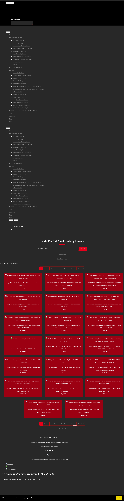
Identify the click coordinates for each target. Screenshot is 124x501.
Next (82, 268)
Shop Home (60, 259)
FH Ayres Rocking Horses (20, 81)
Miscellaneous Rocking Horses (21, 97)
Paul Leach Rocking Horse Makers (22, 56)
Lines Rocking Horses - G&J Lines (22, 59)
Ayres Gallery (19, 43)
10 (71, 268)
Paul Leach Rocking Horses (20, 102)
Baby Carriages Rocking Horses (21, 45)
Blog (10, 119)
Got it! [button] (118, 498)
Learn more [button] (54, 498)
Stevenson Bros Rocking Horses (21, 105)
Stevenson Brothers (18, 62)
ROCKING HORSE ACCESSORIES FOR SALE (23, 110)
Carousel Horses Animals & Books (22, 75)
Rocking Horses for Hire (15, 67)
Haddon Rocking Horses (19, 51)
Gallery (15, 64)
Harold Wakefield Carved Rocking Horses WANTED (27, 86)
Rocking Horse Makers (15, 37)
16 (78, 268)
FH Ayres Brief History (19, 40)
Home (11, 35)
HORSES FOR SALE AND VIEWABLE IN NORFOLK (28, 89)
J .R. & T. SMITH (17, 91)
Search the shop (62, 428)
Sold (10, 113)
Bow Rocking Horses (22, 100)
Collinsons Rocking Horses (20, 78)
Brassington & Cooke (18, 73)
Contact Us (12, 116)
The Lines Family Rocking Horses (22, 108)
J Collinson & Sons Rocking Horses (22, 48)
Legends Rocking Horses (19, 54)
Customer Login (62, 254)
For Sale (11, 70)
